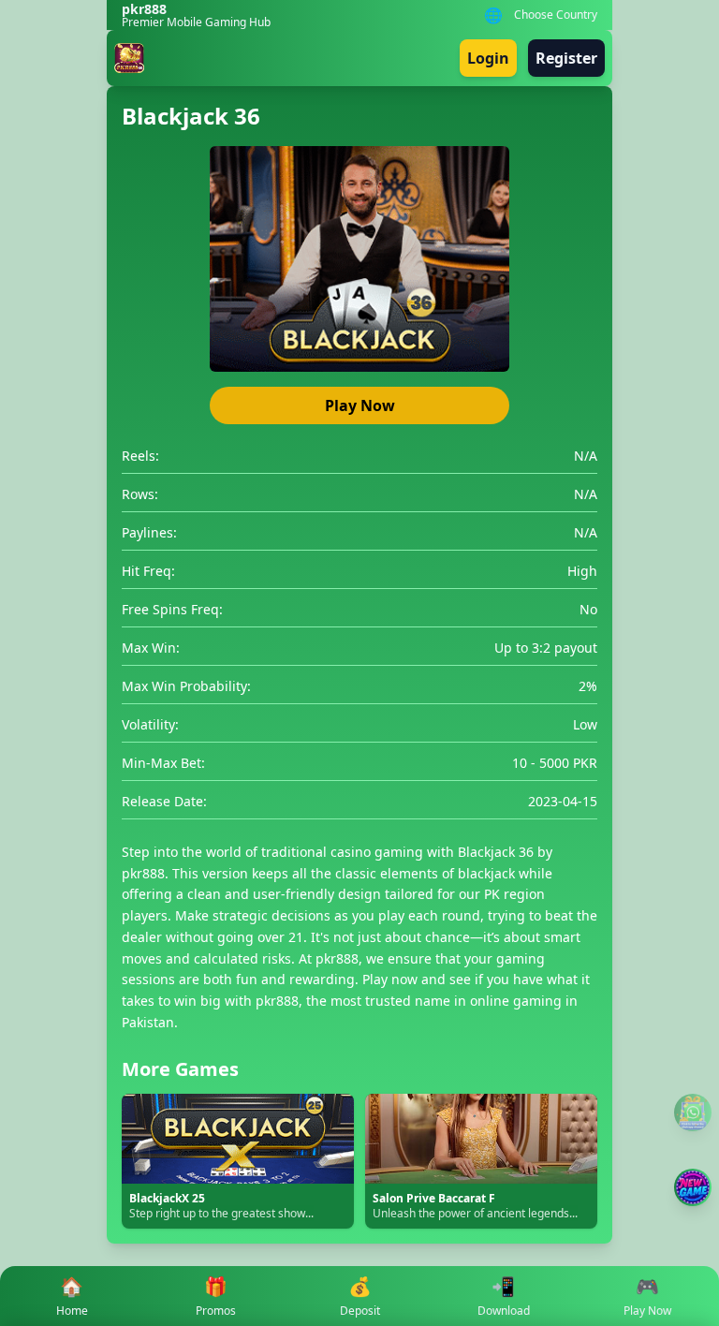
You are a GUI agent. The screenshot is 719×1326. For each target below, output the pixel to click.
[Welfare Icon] (693, 1112)
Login (488, 58)
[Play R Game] (693, 1187)
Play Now (360, 405)
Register (566, 58)
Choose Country (555, 14)
